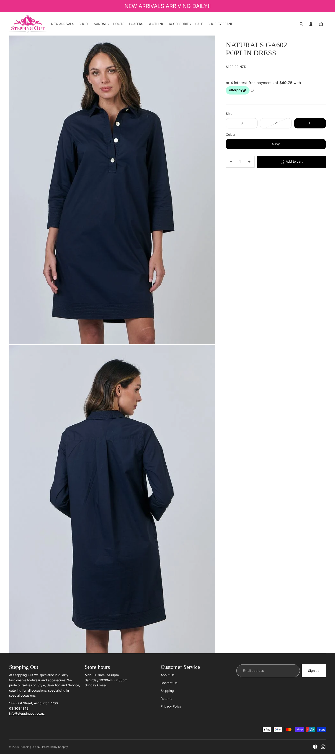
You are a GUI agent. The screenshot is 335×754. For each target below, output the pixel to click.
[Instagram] (323, 746)
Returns (166, 698)
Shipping (167, 691)
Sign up (314, 670)
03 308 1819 (18, 708)
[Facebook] (315, 746)
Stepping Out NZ (30, 747)
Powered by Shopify (55, 747)
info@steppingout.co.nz (27, 713)
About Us (167, 675)
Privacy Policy (171, 706)
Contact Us (169, 683)
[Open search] (301, 24)
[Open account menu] (311, 24)
